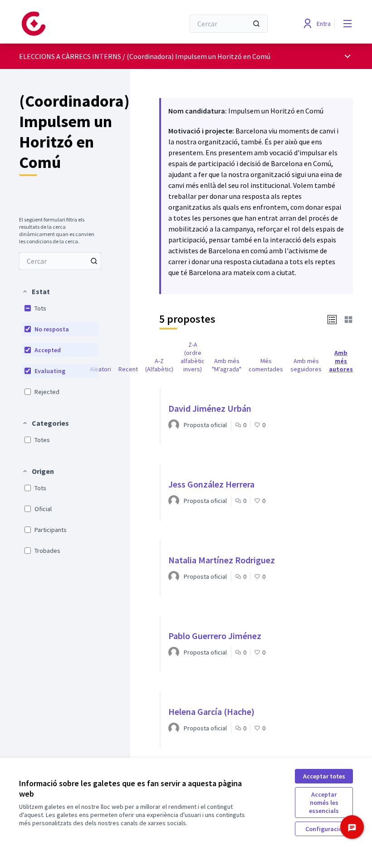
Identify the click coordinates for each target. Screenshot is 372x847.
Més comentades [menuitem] (266, 365)
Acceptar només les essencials (324, 802)
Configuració (324, 829)
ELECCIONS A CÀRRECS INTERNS (70, 56)
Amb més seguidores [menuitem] (306, 365)
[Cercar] (256, 23)
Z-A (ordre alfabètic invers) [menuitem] (193, 356)
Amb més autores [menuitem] (341, 361)
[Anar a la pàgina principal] (79, 23)
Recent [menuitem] (128, 369)
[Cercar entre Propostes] (94, 261)
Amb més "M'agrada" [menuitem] (226, 365)
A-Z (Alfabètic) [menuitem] (159, 365)
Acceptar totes (324, 776)
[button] (36, 291)
